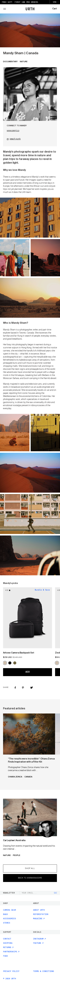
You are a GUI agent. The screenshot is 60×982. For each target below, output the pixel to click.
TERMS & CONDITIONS (43, 971)
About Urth (39, 910)
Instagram (38, 939)
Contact (7, 939)
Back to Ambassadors (30, 878)
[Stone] (20, 663)
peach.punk (15, 139)
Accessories (9, 919)
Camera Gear (9, 910)
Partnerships (10, 952)
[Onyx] (10, 663)
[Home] (30, 9)
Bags (5, 914)
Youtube (37, 943)
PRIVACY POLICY (11, 971)
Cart (54, 9)
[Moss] (15, 663)
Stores (6, 923)
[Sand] (5, 663)
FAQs (5, 956)
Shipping (7, 943)
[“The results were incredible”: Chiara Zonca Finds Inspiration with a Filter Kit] (29, 733)
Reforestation (40, 914)
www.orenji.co (13, 131)
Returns (7, 947)
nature (23, 62)
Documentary (10, 62)
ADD (27, 672)
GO (55, 893)
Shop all (30, 868)
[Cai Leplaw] (30, 817)
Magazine (37, 919)
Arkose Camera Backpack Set (18, 653)
